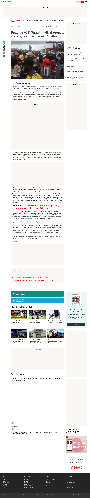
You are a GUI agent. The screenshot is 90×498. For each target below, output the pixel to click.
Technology (69, 478)
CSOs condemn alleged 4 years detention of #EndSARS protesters (31, 277)
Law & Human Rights (50, 479)
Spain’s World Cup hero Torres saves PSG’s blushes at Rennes (75, 53)
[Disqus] (37, 403)
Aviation (5, 478)
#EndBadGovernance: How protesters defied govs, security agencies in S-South (34, 280)
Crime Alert (6, 482)
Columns (59, 5)
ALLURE (66, 5)
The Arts (69, 479)
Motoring (48, 482)
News (10, 5)
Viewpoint (69, 485)
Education (5, 487)
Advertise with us (28, 494)
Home (4, 5)
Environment (27, 478)
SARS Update (20, 20)
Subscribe (76, 324)
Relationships (49, 485)
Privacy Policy (40, 494)
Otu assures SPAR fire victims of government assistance (76, 72)
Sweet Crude (70, 476)
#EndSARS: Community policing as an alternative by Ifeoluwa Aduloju (37, 207)
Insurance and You (28, 487)
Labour (47, 478)
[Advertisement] (37, 126)
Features (26, 479)
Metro (31, 5)
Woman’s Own (70, 487)
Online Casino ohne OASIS (49, 494)
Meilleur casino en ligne (60, 494)
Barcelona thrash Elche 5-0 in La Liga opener (76, 59)
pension (26, 488)
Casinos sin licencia (21, 495)
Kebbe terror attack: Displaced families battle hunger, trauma (55, 341)
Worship (69, 488)
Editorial (51, 5)
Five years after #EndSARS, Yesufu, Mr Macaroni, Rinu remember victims (32, 275)
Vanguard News (7, 2)
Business (38, 5)
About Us (22, 494)
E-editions (17, 5)
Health (26, 482)
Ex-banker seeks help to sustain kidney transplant (75, 66)
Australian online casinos (81, 494)
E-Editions (5, 488)
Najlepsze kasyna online (70, 494)
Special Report (49, 487)
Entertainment (27, 476)
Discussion (5, 485)
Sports (45, 5)
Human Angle (27, 485)
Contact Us (35, 494)
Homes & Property (28, 484)
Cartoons (69, 481)
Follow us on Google (46, 26)
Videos (68, 484)
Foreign (26, 481)
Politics (25, 5)
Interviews (48, 476)
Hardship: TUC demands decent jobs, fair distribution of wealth (75, 78)
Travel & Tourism (71, 482)
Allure (5, 476)
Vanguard (14, 241)
